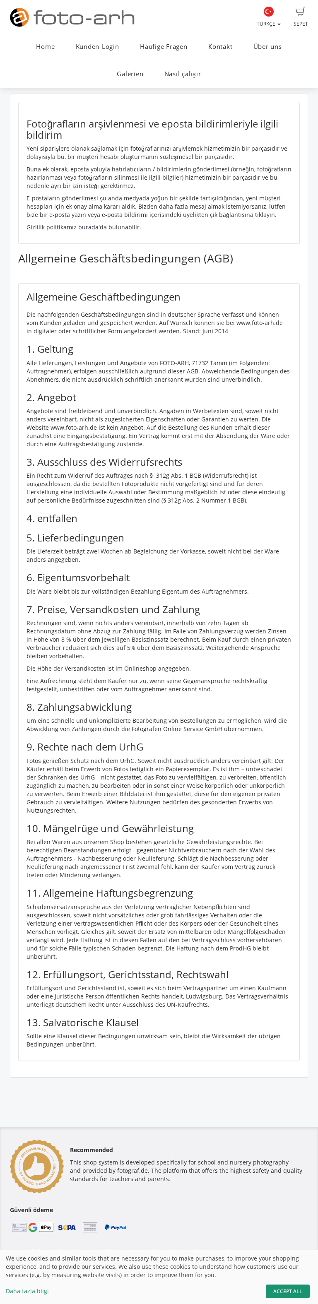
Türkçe (267, 23)
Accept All (287, 1291)
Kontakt (220, 46)
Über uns (267, 46)
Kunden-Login (97, 46)
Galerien (130, 74)
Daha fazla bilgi (27, 1291)
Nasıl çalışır (182, 74)
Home (45, 46)
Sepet (301, 23)
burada (88, 227)
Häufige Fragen (164, 46)
